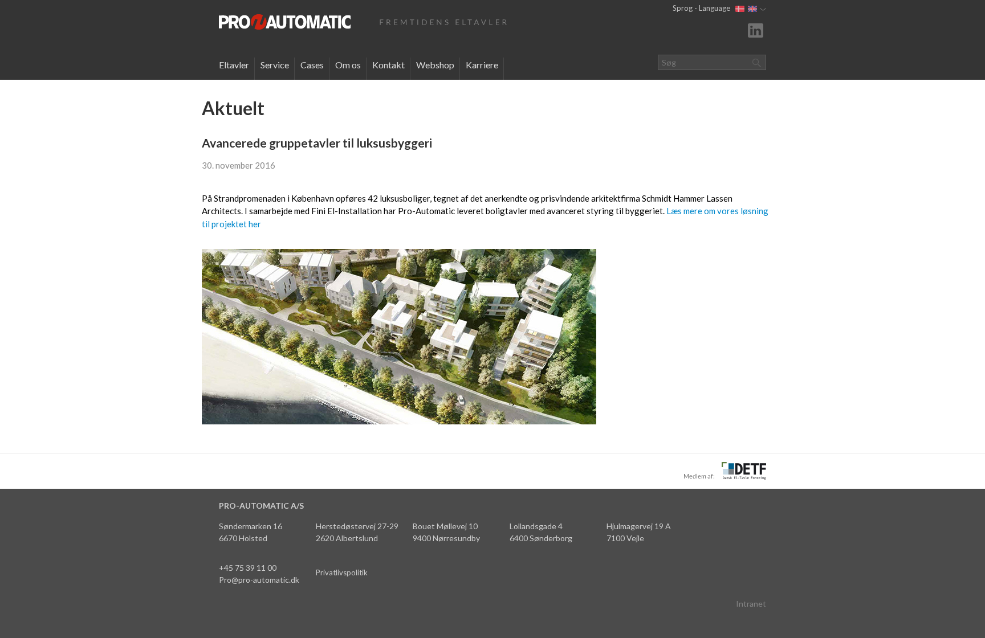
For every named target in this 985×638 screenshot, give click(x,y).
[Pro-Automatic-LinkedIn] (757, 29)
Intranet (751, 603)
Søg (756, 62)
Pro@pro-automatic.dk (259, 579)
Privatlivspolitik (342, 572)
